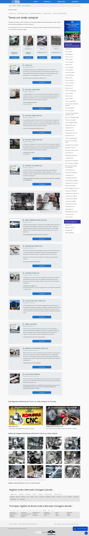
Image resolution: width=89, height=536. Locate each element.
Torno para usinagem (70, 120)
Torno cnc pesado (69, 110)
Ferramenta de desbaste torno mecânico (71, 166)
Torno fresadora (69, 70)
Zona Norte (21, 494)
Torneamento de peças (70, 178)
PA (52, 510)
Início (55, 524)
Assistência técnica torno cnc (72, 193)
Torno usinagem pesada (71, 122)
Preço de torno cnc (69, 135)
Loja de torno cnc (69, 127)
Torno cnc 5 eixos (69, 214)
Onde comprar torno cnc (71, 133)
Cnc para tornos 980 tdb (71, 198)
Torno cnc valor (69, 98)
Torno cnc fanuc (69, 93)
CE (40, 510)
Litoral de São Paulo (58, 494)
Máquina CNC (68, 225)
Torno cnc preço (69, 62)
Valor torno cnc (69, 96)
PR (23, 510)
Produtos (47, 1)
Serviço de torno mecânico (35, 13)
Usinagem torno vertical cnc (72, 145)
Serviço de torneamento (71, 191)
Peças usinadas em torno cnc (72, 188)
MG (14, 510)
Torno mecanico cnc (70, 170)
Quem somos (61, 1)
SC (27, 510)
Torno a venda (68, 59)
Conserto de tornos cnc (71, 204)
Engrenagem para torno (71, 155)
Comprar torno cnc (69, 130)
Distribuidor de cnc (69, 206)
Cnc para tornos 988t (70, 201)
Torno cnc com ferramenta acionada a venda (71, 113)
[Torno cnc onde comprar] (14, 41)
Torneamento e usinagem (71, 180)
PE (33, 510)
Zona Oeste (28, 494)
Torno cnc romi (69, 57)
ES (17, 510)
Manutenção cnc (69, 209)
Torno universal (69, 67)
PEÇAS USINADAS (69, 232)
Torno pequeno (69, 54)
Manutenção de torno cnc (71, 211)
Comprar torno (69, 77)
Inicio (35, 1)
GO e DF (44, 510)
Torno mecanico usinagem (71, 163)
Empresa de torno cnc (70, 125)
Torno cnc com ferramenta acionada (71, 104)
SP (20, 510)
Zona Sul (34, 494)
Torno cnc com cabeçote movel (59, 13)
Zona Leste (40, 494)
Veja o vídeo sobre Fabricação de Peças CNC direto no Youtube (61, 428)
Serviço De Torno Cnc (70, 147)
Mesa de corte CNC (69, 227)
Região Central (13, 494)
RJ (10, 510)
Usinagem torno (69, 158)
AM (49, 510)
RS (30, 510)
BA (36, 510)
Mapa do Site (70, 524)
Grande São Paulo (48, 494)
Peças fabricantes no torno (71, 150)
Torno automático (69, 75)
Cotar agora (14, 57)
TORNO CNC (68, 49)
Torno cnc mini (68, 217)
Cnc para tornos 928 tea (71, 196)
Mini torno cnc (68, 64)
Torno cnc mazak (69, 83)
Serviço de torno (69, 153)
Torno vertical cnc (69, 80)
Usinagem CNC (69, 230)
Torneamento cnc (69, 175)
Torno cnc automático (70, 101)
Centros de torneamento (71, 172)
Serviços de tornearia (70, 185)
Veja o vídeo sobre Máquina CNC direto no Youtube (21, 428)
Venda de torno (69, 85)
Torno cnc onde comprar (71, 138)
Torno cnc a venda (69, 72)
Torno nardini (68, 51)
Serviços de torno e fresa (23, 13)
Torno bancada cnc (47, 13)
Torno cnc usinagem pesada (72, 117)
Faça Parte (76, 524)
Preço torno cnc (12, 13)
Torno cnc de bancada (70, 90)
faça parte (75, 1)
